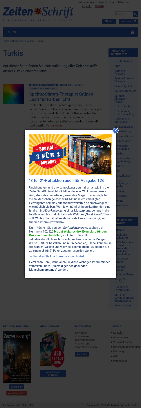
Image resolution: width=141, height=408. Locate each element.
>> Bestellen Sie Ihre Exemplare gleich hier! (56, 256)
